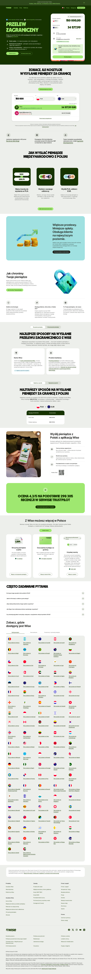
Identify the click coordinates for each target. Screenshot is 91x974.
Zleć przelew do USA (43, 810)
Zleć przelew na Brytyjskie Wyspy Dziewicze (58, 655)
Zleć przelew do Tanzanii (44, 821)
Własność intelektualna (67, 941)
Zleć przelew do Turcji (74, 821)
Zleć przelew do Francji (13, 695)
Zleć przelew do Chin (28, 665)
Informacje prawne (11, 946)
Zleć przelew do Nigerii (28, 768)
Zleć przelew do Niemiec (14, 768)
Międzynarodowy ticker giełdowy (42, 889)
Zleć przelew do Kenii (43, 725)
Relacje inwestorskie (66, 900)
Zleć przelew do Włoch (43, 842)
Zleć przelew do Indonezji (29, 716)
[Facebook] (69, 930)
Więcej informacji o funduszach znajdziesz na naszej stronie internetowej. (41, 873)
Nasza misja (64, 903)
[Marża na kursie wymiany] (31, 114)
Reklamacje (36, 938)
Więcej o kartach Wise (45, 574)
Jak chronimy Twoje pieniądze (15, 290)
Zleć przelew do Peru (43, 778)
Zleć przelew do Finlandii (75, 686)
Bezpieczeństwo (65, 892)
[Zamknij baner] (84, 2)
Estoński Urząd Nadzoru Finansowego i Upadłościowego (54, 964)
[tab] (37, 327)
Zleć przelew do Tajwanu (29, 821)
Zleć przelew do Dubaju (44, 676)
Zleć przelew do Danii (28, 676)
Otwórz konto (12, 53)
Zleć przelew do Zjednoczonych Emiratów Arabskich (29, 854)
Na (57, 95)
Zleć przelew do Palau (13, 778)
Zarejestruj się (81, 7)
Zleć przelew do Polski (59, 778)
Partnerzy (63, 906)
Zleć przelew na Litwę (43, 736)
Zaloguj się (73, 7)
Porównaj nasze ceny (26, 53)
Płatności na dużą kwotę (12, 906)
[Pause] (38, 434)
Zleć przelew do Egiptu (59, 676)
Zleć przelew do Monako (44, 757)
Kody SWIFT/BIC (37, 892)
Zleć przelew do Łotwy (59, 736)
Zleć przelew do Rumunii (44, 789)
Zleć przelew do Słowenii (14, 810)
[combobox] (55, 21)
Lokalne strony (65, 938)
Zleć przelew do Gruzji (74, 695)
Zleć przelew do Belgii (13, 653)
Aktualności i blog (65, 889)
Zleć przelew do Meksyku (14, 757)
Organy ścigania (65, 946)
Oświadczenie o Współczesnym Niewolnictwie (14, 942)
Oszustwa (36, 946)
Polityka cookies (65, 936)
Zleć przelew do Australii (44, 642)
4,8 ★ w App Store (15, 19)
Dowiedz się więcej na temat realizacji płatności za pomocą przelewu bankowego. (62, 368)
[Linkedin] (84, 930)
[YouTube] (80, 930)
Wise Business (9, 889)
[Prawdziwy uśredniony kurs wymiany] (41, 108)
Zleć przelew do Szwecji (74, 810)
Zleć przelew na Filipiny (59, 686)
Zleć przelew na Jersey (13, 725)
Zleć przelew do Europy (28, 686)
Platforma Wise (10, 892)
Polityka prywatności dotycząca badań (16, 938)
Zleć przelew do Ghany (28, 695)
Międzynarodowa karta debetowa (15, 909)
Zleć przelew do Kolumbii (59, 725)
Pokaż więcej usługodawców (45, 118)
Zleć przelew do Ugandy (14, 831)
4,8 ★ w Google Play (33, 19)
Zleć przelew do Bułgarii (74, 653)
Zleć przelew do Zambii (13, 852)
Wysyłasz (16, 95)
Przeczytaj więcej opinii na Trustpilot (45, 507)
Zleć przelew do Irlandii (43, 716)
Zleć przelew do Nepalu (74, 757)
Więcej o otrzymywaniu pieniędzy (18, 574)
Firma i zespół (64, 886)
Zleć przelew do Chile (13, 665)
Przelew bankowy (55, 358)
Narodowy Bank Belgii (12, 141)
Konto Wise (9, 901)
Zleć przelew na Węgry (74, 831)
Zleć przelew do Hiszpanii (44, 706)
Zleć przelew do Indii (13, 716)
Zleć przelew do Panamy (29, 778)
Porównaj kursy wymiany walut (41, 900)
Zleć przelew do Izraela (59, 716)
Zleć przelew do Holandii (59, 706)
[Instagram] (77, 930)
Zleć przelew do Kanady (29, 725)
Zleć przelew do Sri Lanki (29, 810)
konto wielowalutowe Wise (27, 360)
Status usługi (64, 920)
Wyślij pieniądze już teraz (45, 89)
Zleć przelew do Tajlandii (14, 821)
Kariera (63, 897)
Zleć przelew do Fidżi (43, 686)
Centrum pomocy (65, 917)
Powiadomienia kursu (39, 897)
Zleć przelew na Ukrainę (29, 831)
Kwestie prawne (10, 936)
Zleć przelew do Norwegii (44, 768)
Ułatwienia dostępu (38, 941)
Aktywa (8, 915)
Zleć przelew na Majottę (13, 747)
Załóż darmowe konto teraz (45, 209)
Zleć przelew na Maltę (43, 747)
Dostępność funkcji (38, 903)
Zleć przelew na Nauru (59, 757)
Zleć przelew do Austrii (59, 642)
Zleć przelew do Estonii (13, 686)
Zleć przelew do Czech (13, 676)
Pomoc (68, 7)
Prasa (62, 895)
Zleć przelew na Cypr (59, 665)
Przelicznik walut (37, 886)
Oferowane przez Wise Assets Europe (72, 538)
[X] (73, 930)
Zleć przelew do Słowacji (74, 799)
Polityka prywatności (39, 936)
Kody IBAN (36, 895)
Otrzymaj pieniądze (11, 912)
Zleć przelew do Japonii (74, 716)
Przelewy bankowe (54, 360)
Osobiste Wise (9, 886)
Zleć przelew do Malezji (28, 747)
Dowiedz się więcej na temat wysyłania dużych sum (69, 51)
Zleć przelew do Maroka (59, 747)
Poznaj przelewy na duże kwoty (61, 252)
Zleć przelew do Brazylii (44, 653)
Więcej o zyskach (72, 574)
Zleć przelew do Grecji (59, 695)
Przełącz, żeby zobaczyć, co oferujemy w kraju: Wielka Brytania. (44, 3)
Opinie (62, 908)
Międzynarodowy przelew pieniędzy (15, 903)
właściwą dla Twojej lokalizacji (49, 968)
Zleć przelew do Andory (13, 642)
